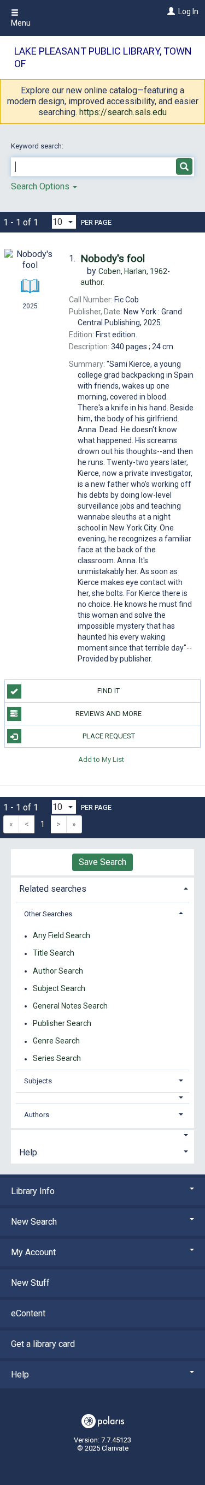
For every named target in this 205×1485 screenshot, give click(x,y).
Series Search (57, 1058)
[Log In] (170, 11)
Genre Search (56, 1041)
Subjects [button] (38, 1081)
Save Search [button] (102, 862)
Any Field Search (61, 936)
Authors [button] (36, 1115)
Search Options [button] (41, 186)
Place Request (109, 736)
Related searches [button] (52, 889)
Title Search (53, 953)
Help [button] (28, 1152)
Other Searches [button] (48, 914)
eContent (28, 1313)
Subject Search (59, 988)
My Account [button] (33, 1252)
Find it (108, 691)
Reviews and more (108, 713)
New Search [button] (34, 1221)
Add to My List (101, 759)
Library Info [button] (33, 1191)
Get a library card (43, 1344)
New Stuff (30, 1283)
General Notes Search (70, 1005)
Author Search (58, 971)
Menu (21, 23)
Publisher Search (62, 1023)
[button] (103, 1098)
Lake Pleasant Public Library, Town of (103, 57)
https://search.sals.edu (123, 112)
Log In (188, 11)
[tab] (102, 887)
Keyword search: (38, 146)
